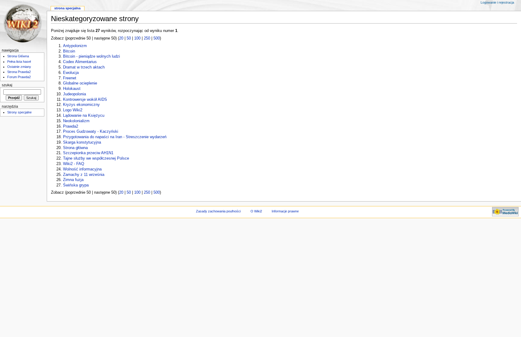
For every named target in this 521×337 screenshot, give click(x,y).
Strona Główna (18, 56)
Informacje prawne (285, 211)
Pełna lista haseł (19, 61)
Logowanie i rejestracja (497, 2)
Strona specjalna (67, 8)
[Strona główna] (23, 23)
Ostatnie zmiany (19, 66)
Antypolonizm (75, 46)
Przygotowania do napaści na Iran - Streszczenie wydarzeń (114, 137)
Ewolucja (71, 73)
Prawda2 (70, 126)
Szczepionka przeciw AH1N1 (88, 153)
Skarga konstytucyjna (82, 142)
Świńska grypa (76, 185)
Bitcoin (69, 51)
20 (121, 38)
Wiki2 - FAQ (73, 164)
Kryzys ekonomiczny (81, 105)
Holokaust (72, 89)
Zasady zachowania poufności (218, 211)
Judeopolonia (74, 94)
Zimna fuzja (73, 180)
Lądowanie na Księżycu (83, 115)
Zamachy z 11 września (83, 175)
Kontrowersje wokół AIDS (85, 99)
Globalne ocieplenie (80, 83)
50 (129, 38)
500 (156, 38)
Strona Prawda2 (19, 72)
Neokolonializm (76, 121)
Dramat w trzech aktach (84, 67)
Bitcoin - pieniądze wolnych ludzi (91, 56)
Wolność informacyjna (82, 169)
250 (147, 38)
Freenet (69, 78)
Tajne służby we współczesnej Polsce (96, 158)
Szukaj (7, 85)
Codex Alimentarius (80, 62)
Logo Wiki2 (72, 110)
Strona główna (75, 148)
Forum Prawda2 (19, 77)
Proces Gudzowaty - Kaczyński (90, 131)
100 (137, 38)
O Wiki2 (256, 211)
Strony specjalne (19, 112)
